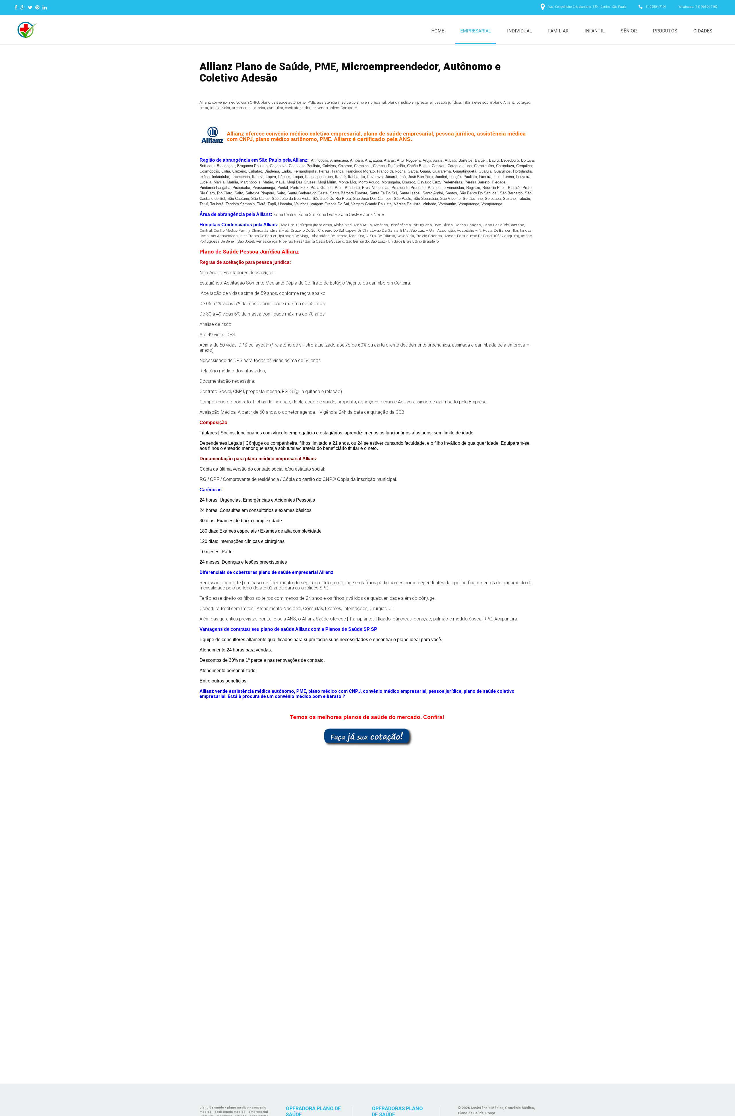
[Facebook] (16, 7)
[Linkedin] (44, 7)
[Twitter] (30, 7)
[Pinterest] (37, 7)
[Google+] (22, 7)
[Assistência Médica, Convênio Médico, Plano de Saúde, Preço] (26, 30)
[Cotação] (367, 736)
